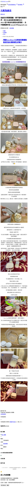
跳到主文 (3, 14)
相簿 (4, 30)
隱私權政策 (24, 467)
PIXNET (6, 467)
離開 (8, 485)
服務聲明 (14, 469)
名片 (4, 34)
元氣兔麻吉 (6, 10)
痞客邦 (11, 421)
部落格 (5, 32)
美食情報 (12, 28)
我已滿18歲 (3, 485)
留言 (14, 421)
